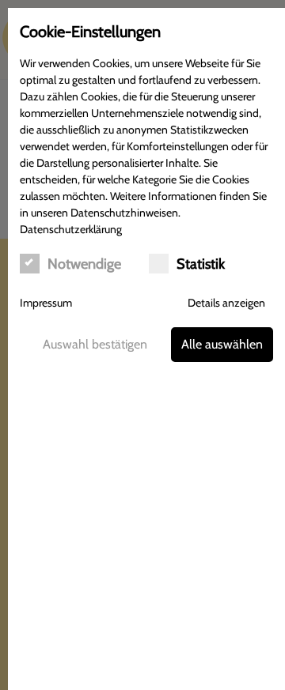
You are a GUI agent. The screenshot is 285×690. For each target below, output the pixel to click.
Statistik (201, 264)
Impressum (46, 303)
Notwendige (84, 264)
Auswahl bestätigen (95, 344)
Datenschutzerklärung (71, 229)
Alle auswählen (222, 344)
